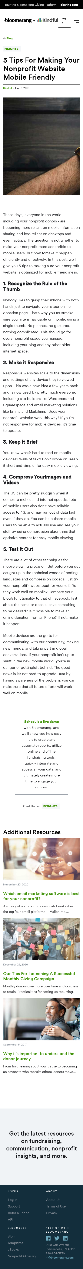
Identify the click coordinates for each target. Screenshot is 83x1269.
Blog (9, 38)
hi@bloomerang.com (60, 1257)
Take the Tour (68, 4)
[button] (76, 21)
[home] (31, 20)
